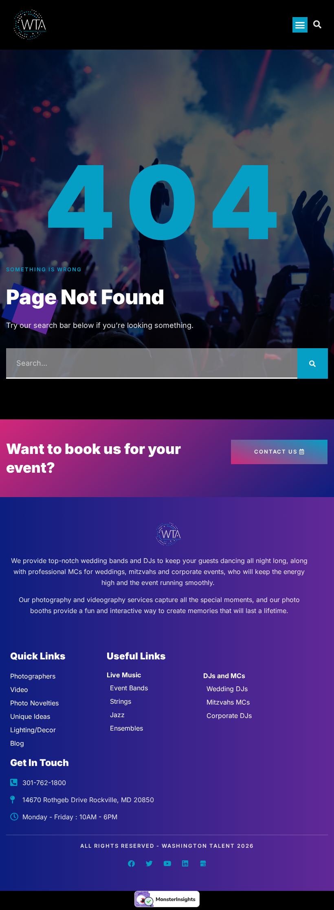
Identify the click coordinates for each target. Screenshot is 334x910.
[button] (300, 25)
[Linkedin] (185, 864)
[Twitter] (149, 864)
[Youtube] (167, 864)
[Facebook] (131, 864)
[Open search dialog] (318, 25)
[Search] (312, 363)
